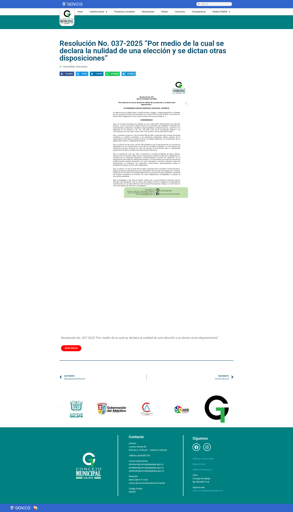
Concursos (180, 11)
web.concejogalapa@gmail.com (208, 490)
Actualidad (69, 66)
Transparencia (199, 11)
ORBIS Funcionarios (202, 469)
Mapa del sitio (199, 464)
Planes (164, 11)
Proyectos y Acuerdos (124, 11)
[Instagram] (207, 447)
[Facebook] (196, 447)
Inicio (80, 11)
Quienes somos (97, 11)
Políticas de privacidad (203, 458)
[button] (67, 74)
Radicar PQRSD (220, 11)
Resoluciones (148, 11)
